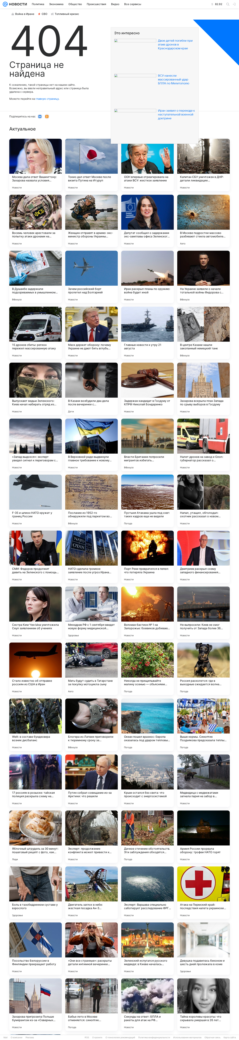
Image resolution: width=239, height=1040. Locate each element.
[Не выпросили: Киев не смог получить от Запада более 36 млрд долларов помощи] (203, 613)
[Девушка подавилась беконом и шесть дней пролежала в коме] (203, 948)
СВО (44, 14)
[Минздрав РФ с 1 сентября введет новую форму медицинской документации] (91, 613)
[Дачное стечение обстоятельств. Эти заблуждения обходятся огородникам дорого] (147, 836)
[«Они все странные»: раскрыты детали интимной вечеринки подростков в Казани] (91, 948)
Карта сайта (230, 1037)
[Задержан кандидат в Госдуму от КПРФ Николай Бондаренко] (147, 389)
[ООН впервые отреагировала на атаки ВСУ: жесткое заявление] (147, 165)
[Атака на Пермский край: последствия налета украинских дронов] (203, 892)
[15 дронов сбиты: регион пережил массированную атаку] (35, 333)
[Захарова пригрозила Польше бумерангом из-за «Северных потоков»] (35, 1004)
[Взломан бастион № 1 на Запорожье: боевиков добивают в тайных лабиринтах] (147, 613)
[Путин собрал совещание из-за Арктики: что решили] (91, 781)
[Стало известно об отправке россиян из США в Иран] (35, 669)
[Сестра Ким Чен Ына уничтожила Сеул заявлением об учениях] (35, 613)
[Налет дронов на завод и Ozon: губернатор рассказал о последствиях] (203, 445)
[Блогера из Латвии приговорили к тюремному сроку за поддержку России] (91, 725)
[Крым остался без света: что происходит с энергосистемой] (147, 781)
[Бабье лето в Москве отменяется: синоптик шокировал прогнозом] (91, 1004)
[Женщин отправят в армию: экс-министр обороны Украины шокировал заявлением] (91, 221)
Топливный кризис (67, 14)
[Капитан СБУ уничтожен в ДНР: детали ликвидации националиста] (203, 165)
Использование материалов (187, 1037)
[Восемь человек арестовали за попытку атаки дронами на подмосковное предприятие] (35, 221)
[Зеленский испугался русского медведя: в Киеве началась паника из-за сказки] (147, 948)
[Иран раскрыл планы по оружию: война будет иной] (147, 277)
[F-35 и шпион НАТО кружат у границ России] (35, 501)
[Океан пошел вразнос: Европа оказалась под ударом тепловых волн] (147, 725)
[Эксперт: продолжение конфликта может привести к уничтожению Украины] (91, 836)
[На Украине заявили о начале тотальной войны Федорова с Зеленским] (203, 277)
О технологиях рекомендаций (120, 1037)
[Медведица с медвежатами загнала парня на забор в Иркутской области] (203, 781)
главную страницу (47, 98)
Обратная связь (212, 1037)
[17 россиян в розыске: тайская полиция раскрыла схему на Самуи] (35, 781)
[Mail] (5, 4)
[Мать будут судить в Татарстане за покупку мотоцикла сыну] (91, 669)
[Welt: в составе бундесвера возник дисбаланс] (35, 725)
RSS (87, 1037)
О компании (16, 1037)
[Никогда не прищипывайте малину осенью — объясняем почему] (147, 669)
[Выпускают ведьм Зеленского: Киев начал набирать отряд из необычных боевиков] (35, 389)
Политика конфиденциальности (154, 1037)
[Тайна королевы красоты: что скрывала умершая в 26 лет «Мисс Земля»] (203, 1004)
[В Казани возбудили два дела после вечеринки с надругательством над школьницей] (91, 389)
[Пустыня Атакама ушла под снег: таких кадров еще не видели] (147, 501)
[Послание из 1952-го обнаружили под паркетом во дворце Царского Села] (91, 501)
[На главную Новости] (17, 4)
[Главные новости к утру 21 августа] (147, 333)
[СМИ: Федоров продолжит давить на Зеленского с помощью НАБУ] (35, 557)
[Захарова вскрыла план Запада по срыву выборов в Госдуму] (203, 389)
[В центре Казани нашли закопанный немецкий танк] (203, 333)
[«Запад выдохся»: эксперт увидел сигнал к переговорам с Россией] (35, 445)
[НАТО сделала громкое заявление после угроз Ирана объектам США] (91, 557)
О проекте (97, 1037)
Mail (5, 1037)
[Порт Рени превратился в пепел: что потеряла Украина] (147, 557)
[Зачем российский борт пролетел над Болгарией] (91, 277)
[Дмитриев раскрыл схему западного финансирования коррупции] (203, 557)
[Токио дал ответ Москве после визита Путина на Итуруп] (91, 165)
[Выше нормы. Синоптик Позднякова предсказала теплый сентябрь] (203, 725)
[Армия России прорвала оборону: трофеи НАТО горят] (203, 836)
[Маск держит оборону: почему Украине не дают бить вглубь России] (91, 333)
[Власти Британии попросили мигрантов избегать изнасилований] (147, 445)
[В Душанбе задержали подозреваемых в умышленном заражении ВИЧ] (35, 277)
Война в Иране (24, 14)
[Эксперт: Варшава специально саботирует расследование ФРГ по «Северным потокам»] (147, 892)
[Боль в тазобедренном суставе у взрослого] (35, 892)
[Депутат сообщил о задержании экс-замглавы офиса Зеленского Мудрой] (147, 221)
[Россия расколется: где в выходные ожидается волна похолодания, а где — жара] (203, 669)
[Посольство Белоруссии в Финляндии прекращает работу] (35, 948)
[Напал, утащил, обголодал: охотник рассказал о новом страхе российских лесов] (203, 501)
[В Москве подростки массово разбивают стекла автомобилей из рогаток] (203, 221)
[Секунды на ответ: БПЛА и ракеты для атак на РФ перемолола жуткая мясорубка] (147, 1004)
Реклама (30, 1037)
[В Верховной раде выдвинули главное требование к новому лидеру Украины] (91, 445)
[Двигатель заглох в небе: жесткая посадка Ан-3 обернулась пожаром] (91, 892)
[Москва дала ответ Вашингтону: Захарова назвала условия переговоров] (35, 165)
